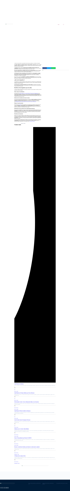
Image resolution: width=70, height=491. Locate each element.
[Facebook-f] (2, 487)
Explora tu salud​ (35, 483)
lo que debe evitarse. (32, 121)
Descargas (57, 483)
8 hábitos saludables (49, 483)
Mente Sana (60, 483)
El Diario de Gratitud (64, 483)
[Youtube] (4, 487)
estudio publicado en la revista (28, 93)
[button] (58, 24)
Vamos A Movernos (30, 483)
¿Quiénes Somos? (44, 483)
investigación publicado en (25, 101)
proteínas (20, 104)
